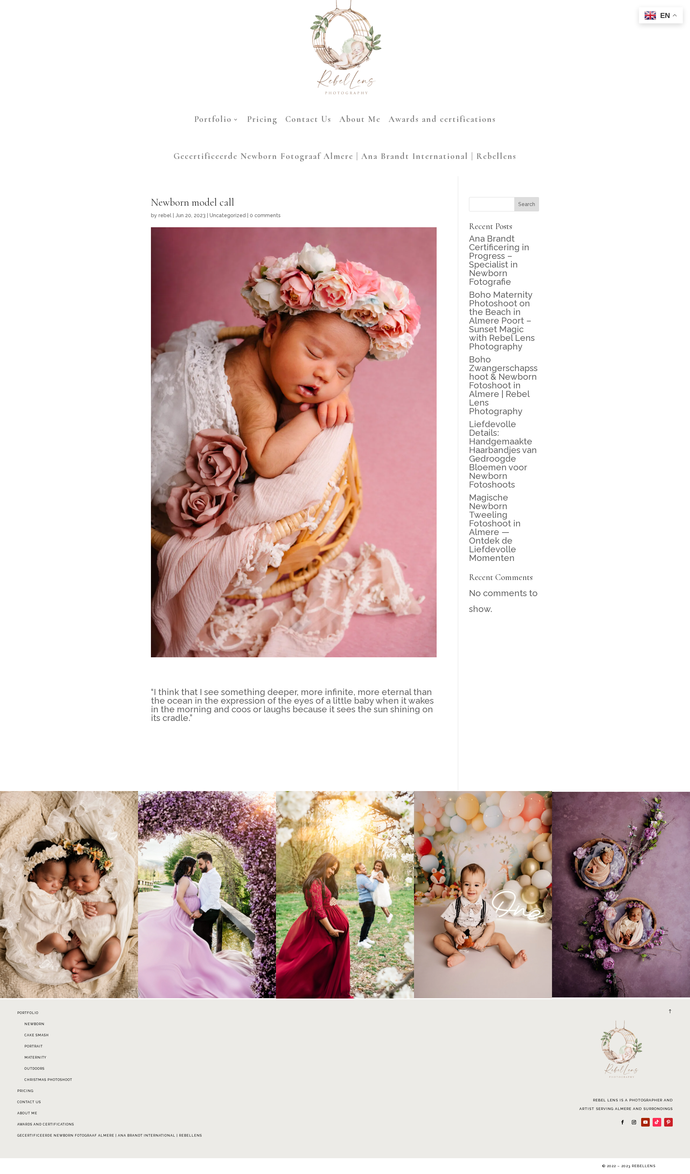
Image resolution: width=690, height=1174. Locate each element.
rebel (164, 215)
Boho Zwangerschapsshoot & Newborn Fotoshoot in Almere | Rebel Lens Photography (503, 385)
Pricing (262, 119)
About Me (360, 119)
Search (526, 204)
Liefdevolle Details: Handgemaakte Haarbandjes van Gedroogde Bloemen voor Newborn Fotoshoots (503, 454)
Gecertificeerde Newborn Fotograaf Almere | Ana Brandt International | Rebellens (345, 156)
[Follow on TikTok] (657, 1122)
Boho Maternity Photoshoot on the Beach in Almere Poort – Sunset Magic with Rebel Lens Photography (502, 320)
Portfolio (213, 119)
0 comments (265, 215)
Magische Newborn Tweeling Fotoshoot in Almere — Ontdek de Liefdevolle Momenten (495, 527)
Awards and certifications (442, 119)
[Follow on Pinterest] (668, 1122)
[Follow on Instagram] (634, 1122)
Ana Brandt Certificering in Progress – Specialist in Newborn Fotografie (499, 260)
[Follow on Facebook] (622, 1122)
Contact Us (308, 119)
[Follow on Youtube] (645, 1122)
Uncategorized (228, 215)
